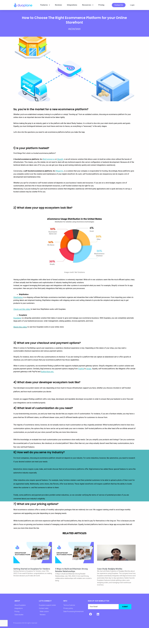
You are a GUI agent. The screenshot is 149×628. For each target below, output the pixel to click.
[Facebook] (90, 614)
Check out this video (21, 309)
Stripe (88, 369)
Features (44, 5)
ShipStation (18, 297)
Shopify (60, 159)
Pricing (101, 5)
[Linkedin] (98, 614)
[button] (119, 5)
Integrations (72, 5)
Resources (86, 5)
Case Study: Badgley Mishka (109, 569)
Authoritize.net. (47, 372)
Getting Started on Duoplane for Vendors (31, 569)
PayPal (81, 369)
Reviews (58, 5)
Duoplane (17, 318)
